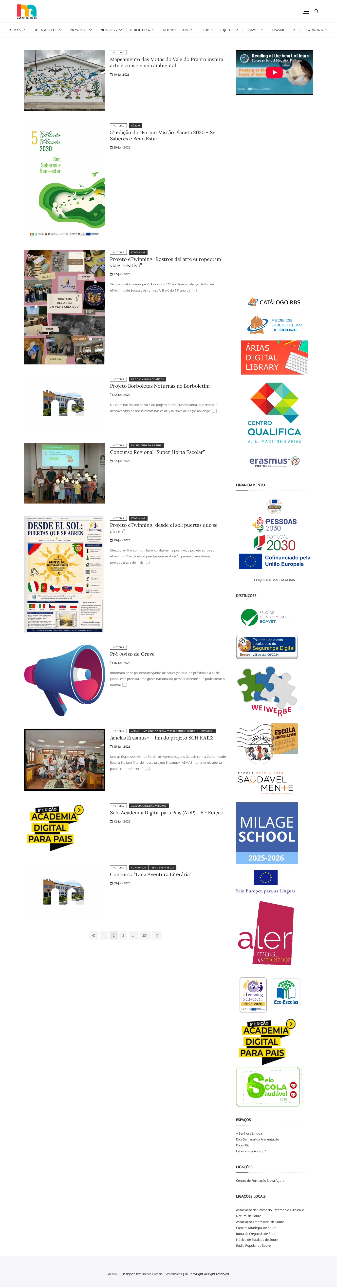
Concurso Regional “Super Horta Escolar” (157, 452)
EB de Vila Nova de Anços (147, 379)
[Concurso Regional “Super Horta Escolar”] (64, 446)
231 (146, 935)
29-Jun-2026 (122, 147)
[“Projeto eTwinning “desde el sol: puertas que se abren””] (147, 563)
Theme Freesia (152, 1274)
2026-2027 (109, 30)
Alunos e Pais (175, 30)
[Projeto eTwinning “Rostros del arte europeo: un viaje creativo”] (64, 253)
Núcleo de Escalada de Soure (257, 1239)
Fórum (135, 125)
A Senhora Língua (249, 1133)
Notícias (118, 52)
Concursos (138, 867)
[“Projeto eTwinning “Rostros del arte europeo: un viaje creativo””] (194, 291)
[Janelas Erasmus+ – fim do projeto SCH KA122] (64, 731)
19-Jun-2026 (122, 540)
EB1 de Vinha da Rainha (146, 445)
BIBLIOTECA (140, 30)
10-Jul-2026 (121, 74)
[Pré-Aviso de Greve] (64, 648)
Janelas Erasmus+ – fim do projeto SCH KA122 (162, 738)
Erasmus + (281, 30)
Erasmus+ (207, 731)
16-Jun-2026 (122, 663)
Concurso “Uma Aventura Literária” (150, 874)
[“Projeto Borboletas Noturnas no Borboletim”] (214, 411)
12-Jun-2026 (122, 821)
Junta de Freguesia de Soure (256, 1233)
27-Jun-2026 (122, 274)
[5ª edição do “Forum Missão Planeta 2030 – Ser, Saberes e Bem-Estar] (64, 126)
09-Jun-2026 (122, 883)
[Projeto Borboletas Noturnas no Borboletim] (64, 380)
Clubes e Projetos (217, 30)
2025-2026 (79, 30)
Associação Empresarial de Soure (260, 1222)
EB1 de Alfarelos (163, 867)
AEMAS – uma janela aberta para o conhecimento (163, 731)
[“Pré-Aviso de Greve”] (124, 685)
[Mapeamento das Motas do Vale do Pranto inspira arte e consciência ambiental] (64, 53)
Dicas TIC (242, 1145)
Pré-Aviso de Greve (132, 654)
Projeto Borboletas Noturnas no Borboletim (160, 386)
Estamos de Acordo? (251, 1151)
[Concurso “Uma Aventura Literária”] (64, 868)
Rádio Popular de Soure (253, 1245)
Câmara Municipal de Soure (256, 1227)
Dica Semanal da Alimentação (257, 1139)
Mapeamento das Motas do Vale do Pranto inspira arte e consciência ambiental (166, 62)
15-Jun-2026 (122, 746)
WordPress (174, 1274)
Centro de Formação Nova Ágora (260, 1180)
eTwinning (313, 30)
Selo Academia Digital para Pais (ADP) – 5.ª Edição (167, 812)
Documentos (45, 30)
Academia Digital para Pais (149, 805)
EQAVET (252, 30)
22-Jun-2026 (122, 395)
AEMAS (15, 30)
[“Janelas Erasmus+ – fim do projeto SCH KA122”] (147, 769)
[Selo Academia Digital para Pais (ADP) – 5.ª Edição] (55, 806)
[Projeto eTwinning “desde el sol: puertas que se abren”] (64, 519)
